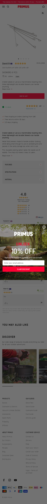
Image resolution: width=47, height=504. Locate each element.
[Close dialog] (44, 227)
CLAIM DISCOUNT (23, 269)
